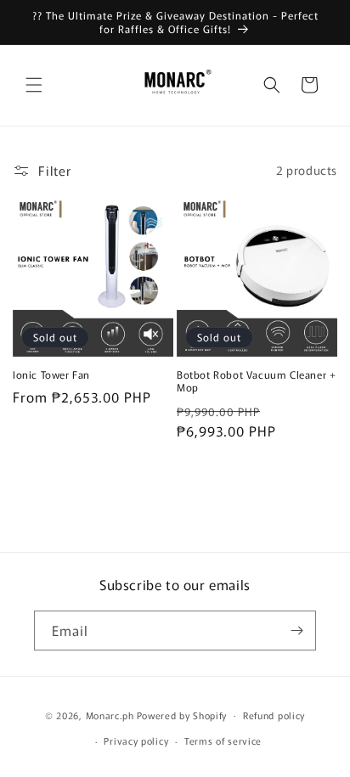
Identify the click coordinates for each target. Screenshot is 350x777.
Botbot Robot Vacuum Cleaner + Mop (256, 381)
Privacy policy (136, 740)
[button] (34, 85)
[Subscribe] (296, 630)
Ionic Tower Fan (51, 374)
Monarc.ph (110, 714)
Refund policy (274, 715)
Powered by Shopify (182, 714)
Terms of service (223, 740)
